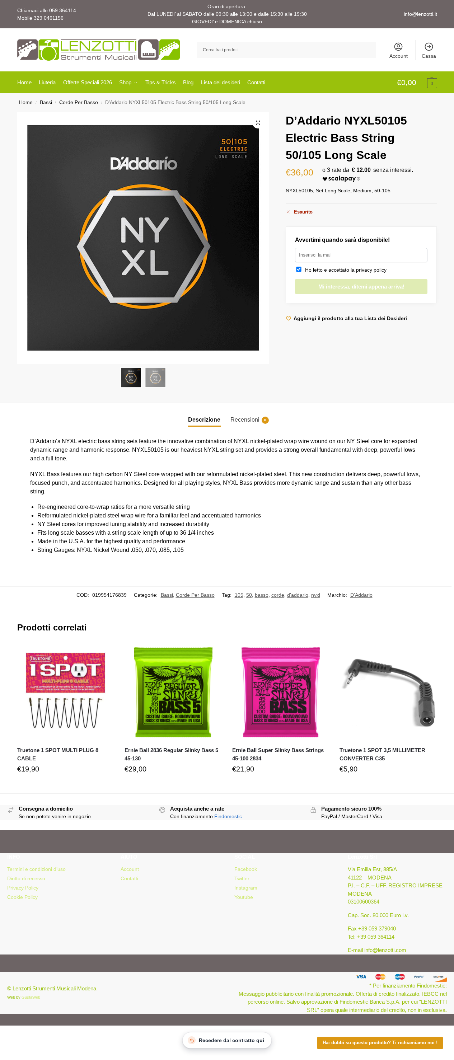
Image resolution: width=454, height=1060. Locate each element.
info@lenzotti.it (420, 14)
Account (398, 56)
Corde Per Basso (78, 102)
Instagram (245, 888)
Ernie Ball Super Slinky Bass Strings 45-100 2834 (278, 754)
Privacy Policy (22, 888)
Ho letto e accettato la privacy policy (344, 270)
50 (249, 595)
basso (261, 595)
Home (26, 102)
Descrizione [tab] (204, 420)
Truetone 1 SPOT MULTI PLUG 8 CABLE (57, 754)
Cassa (429, 56)
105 (239, 595)
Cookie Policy (22, 897)
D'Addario (361, 595)
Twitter (241, 878)
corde (277, 595)
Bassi (46, 102)
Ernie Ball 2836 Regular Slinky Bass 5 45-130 (171, 754)
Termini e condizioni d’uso (36, 869)
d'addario (297, 595)
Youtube (243, 897)
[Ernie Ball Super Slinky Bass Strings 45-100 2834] (280, 692)
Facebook (245, 869)
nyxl (315, 595)
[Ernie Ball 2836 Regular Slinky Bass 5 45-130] (173, 692)
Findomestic (228, 816)
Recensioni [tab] (248, 420)
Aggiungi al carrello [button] (65, 786)
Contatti (129, 878)
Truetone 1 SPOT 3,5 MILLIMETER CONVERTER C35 (382, 754)
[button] (417, 83)
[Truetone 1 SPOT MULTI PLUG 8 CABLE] (65, 692)
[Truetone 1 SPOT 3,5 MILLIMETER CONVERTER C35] (388, 692)
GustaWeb (31, 997)
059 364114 (62, 10)
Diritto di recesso (26, 878)
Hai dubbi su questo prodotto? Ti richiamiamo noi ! (380, 1042)
